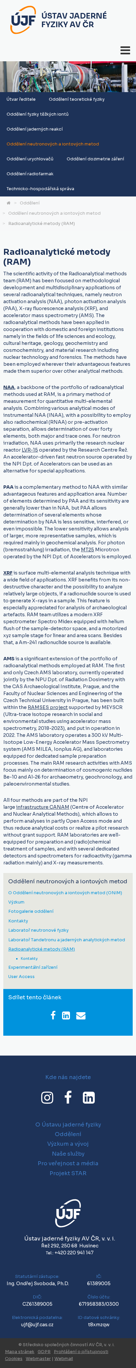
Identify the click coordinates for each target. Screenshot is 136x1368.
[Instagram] (47, 1098)
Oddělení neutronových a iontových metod (53, 144)
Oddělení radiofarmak (30, 174)
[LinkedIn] (89, 1098)
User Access (21, 976)
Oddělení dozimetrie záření (95, 159)
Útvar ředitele (21, 99)
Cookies (13, 1358)
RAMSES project (48, 707)
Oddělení (30, 203)
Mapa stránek (19, 1351)
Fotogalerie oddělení (30, 911)
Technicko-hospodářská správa (40, 189)
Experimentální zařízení (32, 967)
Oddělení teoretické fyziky (77, 99)
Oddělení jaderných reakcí (35, 129)
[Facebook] (68, 1098)
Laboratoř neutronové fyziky (38, 930)
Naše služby (68, 1153)
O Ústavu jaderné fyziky (68, 1124)
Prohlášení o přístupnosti (81, 1351)
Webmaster (38, 1358)
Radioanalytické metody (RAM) (41, 223)
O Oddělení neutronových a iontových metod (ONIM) (65, 893)
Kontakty (18, 921)
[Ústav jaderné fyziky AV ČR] (23, 20)
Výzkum (16, 902)
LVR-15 (30, 450)
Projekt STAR (68, 1173)
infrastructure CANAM (42, 807)
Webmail (63, 1358)
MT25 (87, 550)
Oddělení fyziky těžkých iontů (38, 114)
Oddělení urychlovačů (30, 159)
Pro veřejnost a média (68, 1163)
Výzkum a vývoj (68, 1143)
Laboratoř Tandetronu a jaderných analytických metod (66, 940)
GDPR (44, 1351)
